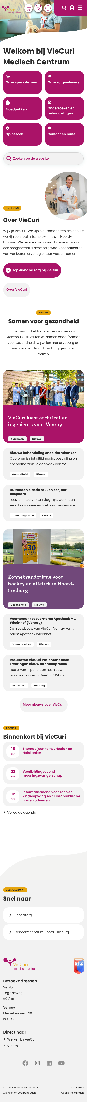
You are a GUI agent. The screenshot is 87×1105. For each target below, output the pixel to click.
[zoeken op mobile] (64, 8)
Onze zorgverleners (63, 82)
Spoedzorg (23, 915)
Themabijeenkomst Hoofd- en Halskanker (47, 751)
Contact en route (61, 134)
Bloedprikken (16, 109)
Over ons (12, 208)
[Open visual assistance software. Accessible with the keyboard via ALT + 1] (28, 8)
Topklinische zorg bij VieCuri (35, 270)
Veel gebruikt (15, 890)
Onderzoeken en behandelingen (61, 111)
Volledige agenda (21, 812)
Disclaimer (77, 1087)
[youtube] (61, 1063)
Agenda (11, 728)
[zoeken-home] (8, 158)
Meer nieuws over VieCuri (43, 704)
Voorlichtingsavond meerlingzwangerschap (42, 773)
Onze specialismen (21, 82)
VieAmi (13, 1046)
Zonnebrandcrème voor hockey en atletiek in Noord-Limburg (41, 584)
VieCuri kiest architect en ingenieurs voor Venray (38, 421)
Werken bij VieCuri (21, 1039)
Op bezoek (14, 134)
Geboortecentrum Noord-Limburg (42, 932)
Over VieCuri (16, 289)
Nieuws (44, 312)
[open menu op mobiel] (80, 8)
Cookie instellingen (72, 1093)
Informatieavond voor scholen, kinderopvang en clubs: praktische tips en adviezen (51, 796)
